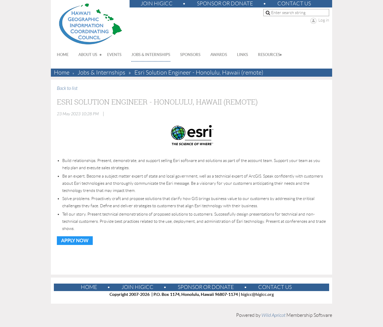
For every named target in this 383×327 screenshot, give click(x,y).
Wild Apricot (273, 315)
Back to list (67, 88)
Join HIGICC (157, 4)
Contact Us (294, 4)
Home (61, 72)
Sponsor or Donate (225, 4)
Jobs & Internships (101, 72)
